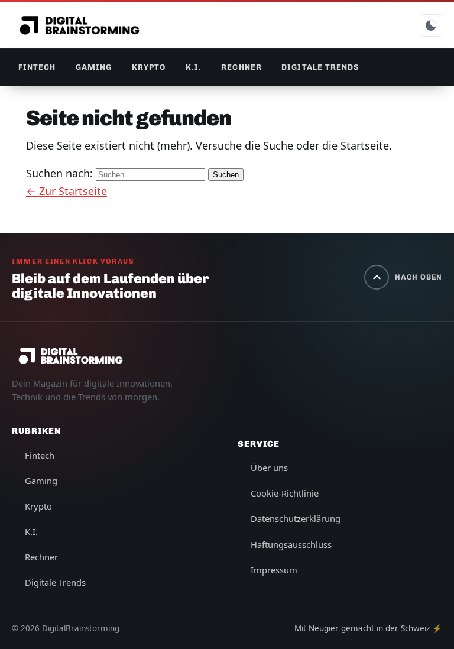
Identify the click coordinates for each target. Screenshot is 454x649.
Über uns (269, 467)
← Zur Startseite (66, 191)
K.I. (194, 67)
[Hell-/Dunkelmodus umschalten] (431, 25)
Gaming (94, 67)
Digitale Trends (320, 67)
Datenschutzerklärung (295, 518)
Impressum (274, 570)
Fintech (37, 67)
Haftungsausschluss (291, 544)
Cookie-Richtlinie (285, 493)
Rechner (241, 67)
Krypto (149, 67)
